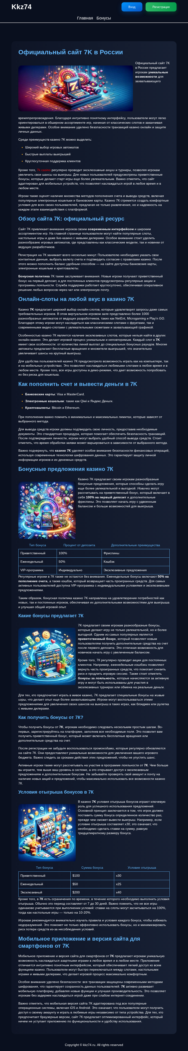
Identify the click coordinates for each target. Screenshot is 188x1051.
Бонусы (104, 18)
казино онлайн (140, 127)
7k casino (44, 170)
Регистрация (161, 7)
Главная (85, 18)
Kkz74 (21, 6)
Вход (131, 7)
